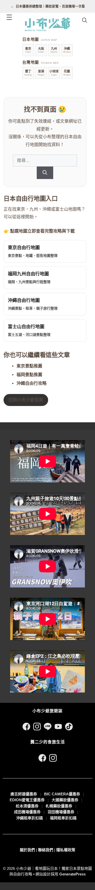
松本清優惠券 (27, 806)
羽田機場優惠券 (61, 812)
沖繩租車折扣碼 (29, 818)
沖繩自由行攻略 (31, 383)
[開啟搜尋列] (84, 20)
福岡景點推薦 (29, 374)
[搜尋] (45, 173)
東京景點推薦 (29, 366)
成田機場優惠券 (27, 812)
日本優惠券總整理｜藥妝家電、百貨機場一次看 (50, 6)
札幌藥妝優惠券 (59, 806)
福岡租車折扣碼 (63, 818)
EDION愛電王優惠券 (27, 800)
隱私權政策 (65, 850)
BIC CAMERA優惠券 (62, 794)
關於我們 (27, 850)
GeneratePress (72, 874)
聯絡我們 (45, 850)
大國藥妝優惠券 (65, 800)
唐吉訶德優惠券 (23, 794)
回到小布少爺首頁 (26, 400)
